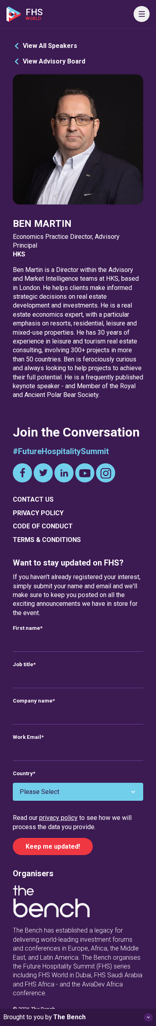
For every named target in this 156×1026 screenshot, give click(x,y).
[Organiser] (51, 902)
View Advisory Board (54, 61)
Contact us (33, 499)
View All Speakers (50, 46)
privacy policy (58, 818)
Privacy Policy (38, 513)
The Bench (69, 1017)
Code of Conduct (43, 526)
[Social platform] (22, 472)
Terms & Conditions (47, 540)
